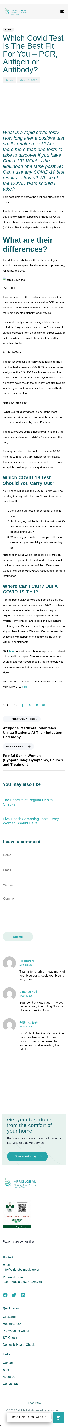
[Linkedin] (43, 705)
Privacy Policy (34, 1403)
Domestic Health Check (19, 1344)
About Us (9, 1376)
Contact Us (10, 1383)
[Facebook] (22, 705)
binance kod (28, 991)
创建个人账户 (28, 1022)
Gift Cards (9, 1316)
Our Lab (8, 1362)
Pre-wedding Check (16, 1330)
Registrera (26, 960)
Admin (9, 80)
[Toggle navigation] (54, 11)
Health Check (12, 1323)
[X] (29, 705)
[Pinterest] (36, 705)
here (12, 651)
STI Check (10, 1337)
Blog (8, 29)
